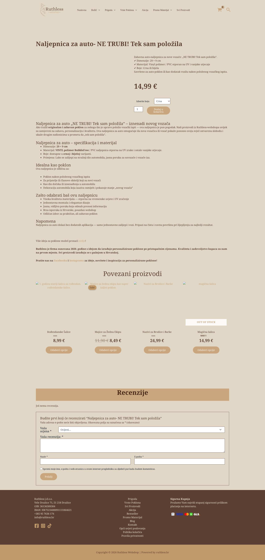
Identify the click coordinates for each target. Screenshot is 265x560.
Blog (132, 521)
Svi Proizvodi (183, 10)
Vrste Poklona (127, 10)
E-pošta (139, 456)
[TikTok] (49, 525)
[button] (228, 10)
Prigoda (108, 10)
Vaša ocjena (46, 430)
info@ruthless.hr (44, 517)
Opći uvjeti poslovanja (132, 528)
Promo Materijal (161, 10)
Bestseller (132, 513)
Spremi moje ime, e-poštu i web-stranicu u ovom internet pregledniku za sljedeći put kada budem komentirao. (99, 468)
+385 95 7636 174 (44, 513)
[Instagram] (43, 525)
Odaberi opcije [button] (157, 350)
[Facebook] (36, 525)
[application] (98, 10)
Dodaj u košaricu (158, 110)
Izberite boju (142, 101)
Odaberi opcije (59, 350)
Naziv (44, 456)
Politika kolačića (132, 532)
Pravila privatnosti (132, 535)
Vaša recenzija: (51, 437)
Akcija (145, 10)
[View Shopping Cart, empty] (219, 10)
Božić (94, 10)
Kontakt (132, 524)
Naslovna (81, 10)
